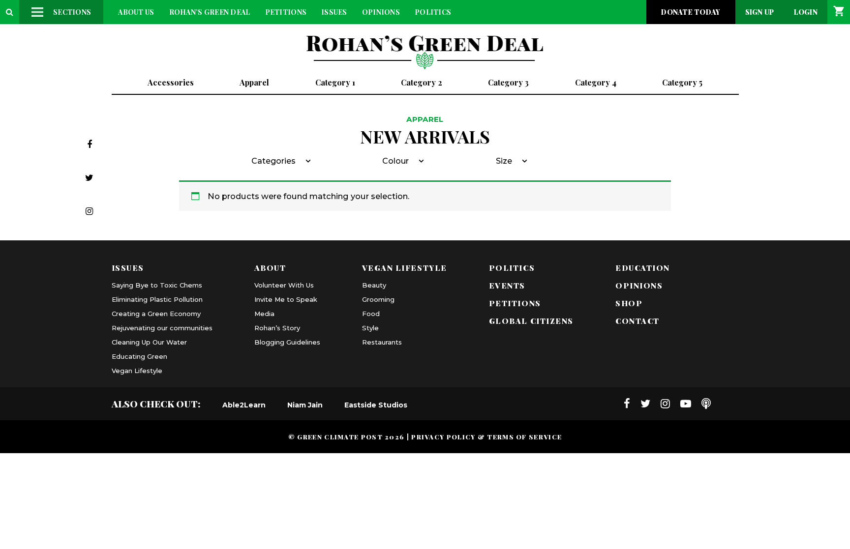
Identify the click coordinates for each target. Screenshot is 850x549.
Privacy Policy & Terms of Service (486, 437)
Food (371, 314)
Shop (628, 303)
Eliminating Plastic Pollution (157, 299)
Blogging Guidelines (287, 342)
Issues (334, 12)
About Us (136, 12)
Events (507, 285)
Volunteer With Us (284, 285)
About (270, 267)
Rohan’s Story (277, 328)
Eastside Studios (375, 405)
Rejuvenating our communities (162, 328)
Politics (433, 12)
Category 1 (335, 82)
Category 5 (682, 82)
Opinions (381, 12)
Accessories (171, 82)
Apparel (254, 82)
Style (370, 328)
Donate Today (690, 12)
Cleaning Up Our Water (149, 342)
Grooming (378, 299)
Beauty (374, 285)
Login (806, 12)
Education (642, 267)
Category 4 (595, 82)
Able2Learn (244, 405)
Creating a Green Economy (156, 314)
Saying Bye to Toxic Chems (157, 285)
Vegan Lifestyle (137, 371)
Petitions (286, 12)
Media (264, 314)
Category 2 (421, 82)
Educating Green (139, 356)
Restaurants (382, 342)
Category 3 (508, 82)
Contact (637, 321)
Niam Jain (305, 405)
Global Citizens (531, 321)
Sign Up (759, 12)
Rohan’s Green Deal (209, 12)
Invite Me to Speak (285, 299)
